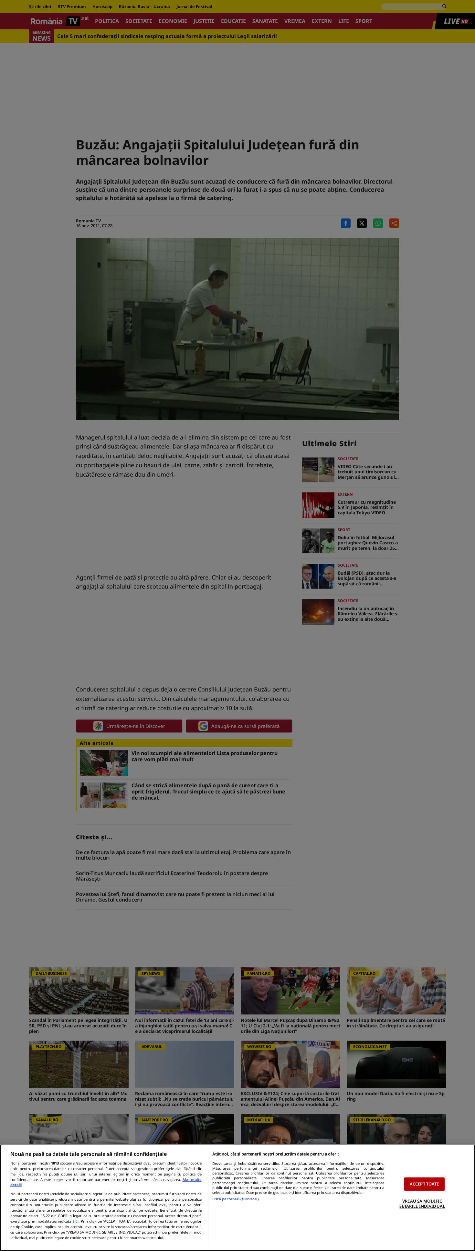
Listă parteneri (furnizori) (235, 1198)
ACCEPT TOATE (424, 1184)
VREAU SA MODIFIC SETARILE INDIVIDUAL (422, 1203)
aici (75, 1221)
